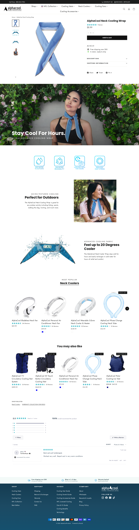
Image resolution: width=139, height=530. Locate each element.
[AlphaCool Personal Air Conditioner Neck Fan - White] (45, 332)
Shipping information (97, 63)
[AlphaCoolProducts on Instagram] (103, 497)
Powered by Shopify (77, 523)
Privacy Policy (84, 505)
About (81, 491)
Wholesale (82, 494)
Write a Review (120, 437)
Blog (80, 502)
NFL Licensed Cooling (64, 502)
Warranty (37, 498)
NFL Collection (17, 502)
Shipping (37, 491)
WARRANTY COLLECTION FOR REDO (33, 404)
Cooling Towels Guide (64, 494)
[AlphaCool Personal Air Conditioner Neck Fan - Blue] (42, 332)
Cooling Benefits (62, 509)
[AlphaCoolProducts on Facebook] (106, 497)
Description (93, 59)
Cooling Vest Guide (63, 491)
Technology (60, 512)
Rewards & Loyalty (85, 498)
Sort (108, 444)
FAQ (35, 505)
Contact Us (38, 502)
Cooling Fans (16, 498)
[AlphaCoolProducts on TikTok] (114, 497)
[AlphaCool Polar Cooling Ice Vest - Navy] (107, 387)
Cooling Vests (16, 491)
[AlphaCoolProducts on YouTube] (110, 497)
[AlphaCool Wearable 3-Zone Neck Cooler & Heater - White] (72, 332)
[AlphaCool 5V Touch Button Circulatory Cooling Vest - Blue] (36, 390)
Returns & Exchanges (41, 494)
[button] (95, 25)
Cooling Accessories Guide (66, 498)
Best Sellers (15, 505)
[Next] (127, 308)
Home (13, 17)
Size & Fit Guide (62, 505)
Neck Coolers (69, 283)
